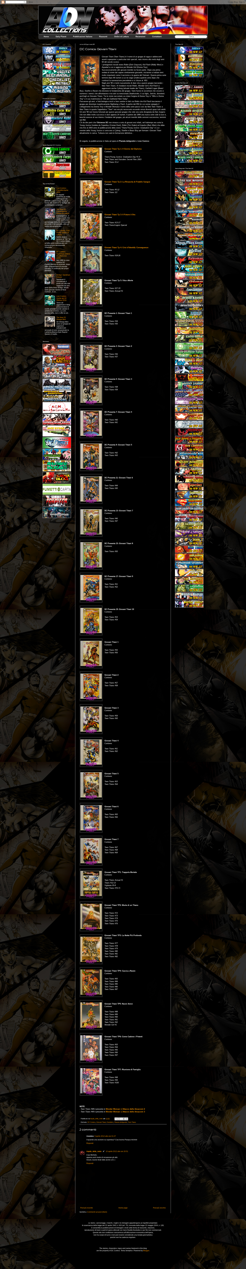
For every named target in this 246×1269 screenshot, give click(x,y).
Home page (123, 1208)
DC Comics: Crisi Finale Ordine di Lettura (63, 233)
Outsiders (110, 1122)
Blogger (146, 1251)
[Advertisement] (189, 626)
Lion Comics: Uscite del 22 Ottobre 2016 (61, 298)
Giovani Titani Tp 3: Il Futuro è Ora (119, 215)
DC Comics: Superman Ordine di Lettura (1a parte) (63, 255)
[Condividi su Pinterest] (126, 1118)
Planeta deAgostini (120, 1122)
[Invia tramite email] (115, 1118)
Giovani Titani (101, 1122)
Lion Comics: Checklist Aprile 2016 (62, 190)
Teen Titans (132, 1122)
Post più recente (86, 1208)
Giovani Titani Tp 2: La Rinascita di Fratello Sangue (127, 182)
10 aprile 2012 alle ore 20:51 (117, 1151)
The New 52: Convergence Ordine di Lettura (62, 211)
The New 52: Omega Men (61, 318)
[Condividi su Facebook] (124, 1118)
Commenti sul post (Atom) (97, 1212)
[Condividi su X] (121, 1118)
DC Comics (92, 1122)
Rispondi (89, 1143)
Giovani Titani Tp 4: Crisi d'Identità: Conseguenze (126, 247)
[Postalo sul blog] (118, 1118)
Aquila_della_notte (94, 1151)
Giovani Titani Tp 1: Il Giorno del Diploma (123, 149)
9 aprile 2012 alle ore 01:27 (105, 1136)
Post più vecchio (159, 1208)
